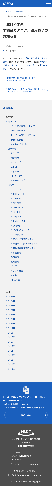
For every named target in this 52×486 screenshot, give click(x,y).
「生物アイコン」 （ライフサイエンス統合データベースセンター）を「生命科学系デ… (24, 90)
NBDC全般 (15, 279)
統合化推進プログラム (23, 239)
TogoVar (15, 171)
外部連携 (15, 257)
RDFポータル (17, 175)
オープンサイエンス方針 (17, 475)
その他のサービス (19, 180)
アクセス (18, 464)
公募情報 (17, 252)
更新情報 (12, 148)
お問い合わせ (33, 464)
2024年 (11, 305)
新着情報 (19, 11)
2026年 (11, 296)
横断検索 (15, 157)
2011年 (11, 364)
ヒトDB (14, 166)
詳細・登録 (26, 415)
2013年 (11, 355)
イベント (12, 121)
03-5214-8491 (19, 459)
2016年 (11, 341)
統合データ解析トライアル (25, 243)
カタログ (15, 153)
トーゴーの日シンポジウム (23, 135)
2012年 (11, 359)
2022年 (11, 314)
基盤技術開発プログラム (24, 248)
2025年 (11, 301)
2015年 (11, 346)
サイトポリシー (33, 471)
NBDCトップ (8, 11)
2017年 (11, 337)
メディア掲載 (17, 270)
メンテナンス (17, 189)
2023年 (11, 310)
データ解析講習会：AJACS (23, 126)
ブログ (14, 266)
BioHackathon (18, 130)
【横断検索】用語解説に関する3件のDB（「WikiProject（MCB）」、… (21, 78)
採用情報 (15, 261)
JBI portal (36, 475)
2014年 (11, 350)
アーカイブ (16, 162)
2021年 (11, 319)
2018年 (11, 332)
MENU (48, 5)
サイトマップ (18, 471)
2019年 (11, 328)
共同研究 (17, 225)
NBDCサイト (19, 193)
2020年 (11, 323)
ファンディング (18, 234)
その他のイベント (19, 144)
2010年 (11, 368)
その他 (11, 184)
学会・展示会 (17, 139)
